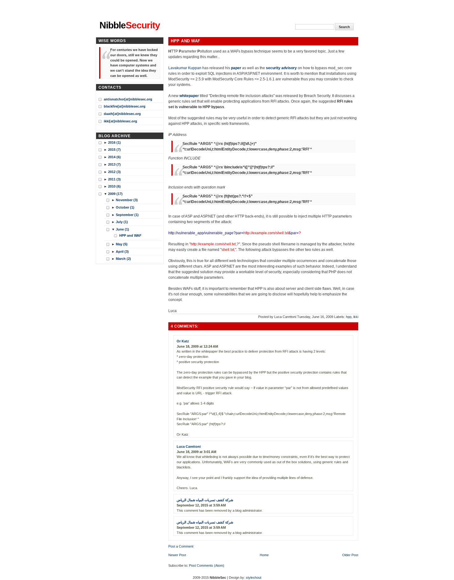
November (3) (127, 200)
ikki (355, 317)
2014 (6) (114, 157)
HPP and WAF (185, 41)
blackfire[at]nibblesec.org (124, 106)
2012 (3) (114, 172)
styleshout (253, 577)
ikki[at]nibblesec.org (120, 121)
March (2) (123, 258)
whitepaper (189, 96)
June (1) (122, 229)
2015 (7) (114, 149)
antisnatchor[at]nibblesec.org (128, 99)
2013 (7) (114, 164)
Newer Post (177, 555)
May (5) (122, 244)
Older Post (350, 555)
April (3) (122, 251)
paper (236, 68)
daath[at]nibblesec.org (122, 114)
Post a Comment (180, 546)
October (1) (125, 207)
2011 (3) (114, 179)
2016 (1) (114, 142)
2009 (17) (115, 194)
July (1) (122, 222)
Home (264, 555)
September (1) (127, 215)
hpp (348, 317)
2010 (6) (114, 186)
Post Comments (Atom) (206, 565)
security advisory (281, 68)
